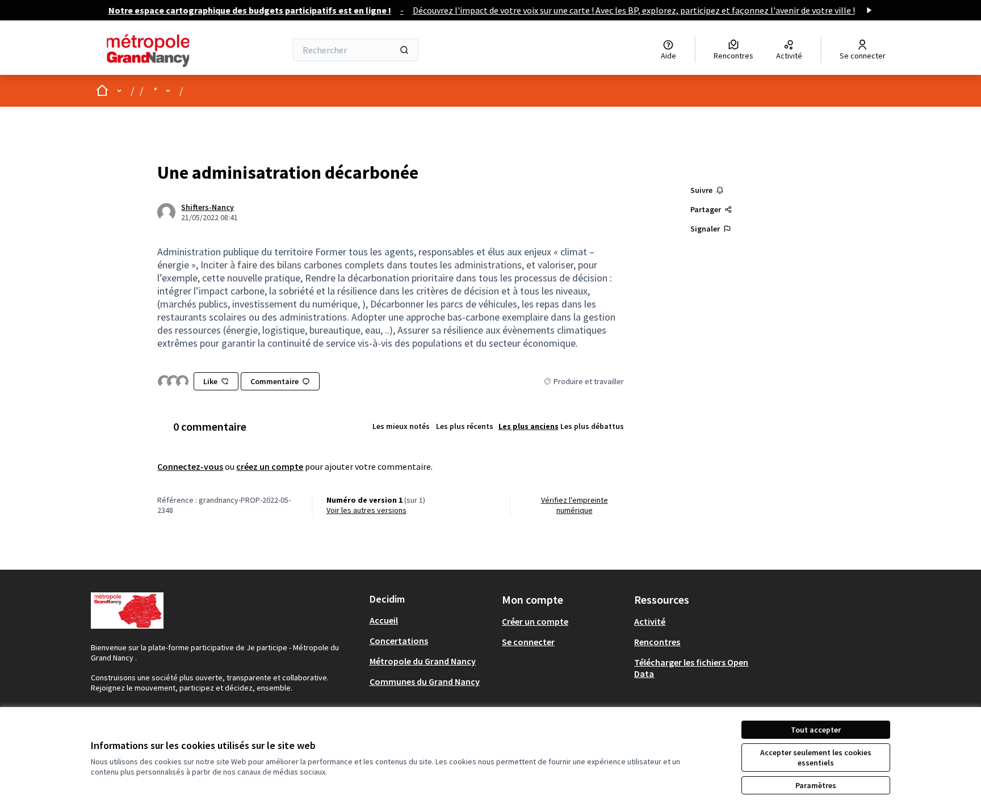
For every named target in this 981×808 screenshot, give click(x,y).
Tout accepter (816, 730)
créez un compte (269, 466)
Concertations (399, 640)
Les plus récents (464, 426)
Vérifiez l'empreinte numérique (574, 505)
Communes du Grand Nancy (425, 681)
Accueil (384, 620)
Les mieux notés (401, 426)
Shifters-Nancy (207, 207)
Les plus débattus (592, 426)
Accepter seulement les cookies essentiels (815, 757)
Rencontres (657, 641)
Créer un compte (535, 621)
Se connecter (528, 641)
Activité (649, 621)
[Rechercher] (404, 50)
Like (210, 381)
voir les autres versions (366, 510)
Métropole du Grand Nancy (423, 661)
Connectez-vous (190, 466)
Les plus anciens (528, 426)
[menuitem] (431, 620)
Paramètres (815, 785)
